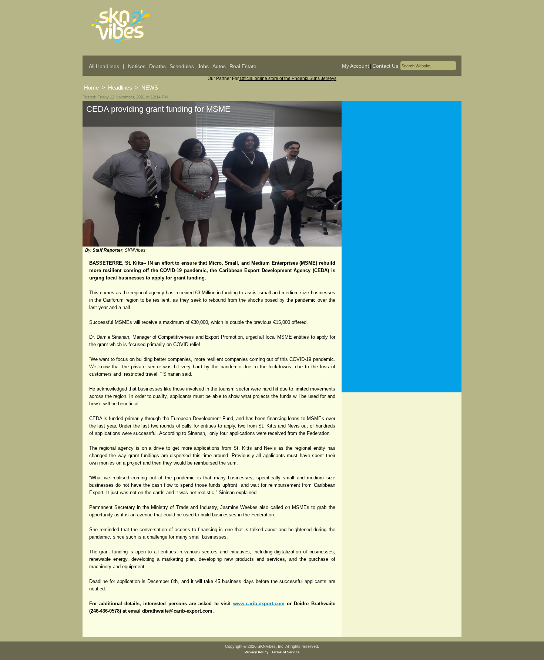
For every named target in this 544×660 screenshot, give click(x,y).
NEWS (149, 87)
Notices (136, 66)
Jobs (203, 66)
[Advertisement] (401, 174)
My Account (355, 66)
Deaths (157, 66)
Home (91, 87)
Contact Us (385, 66)
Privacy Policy (256, 652)
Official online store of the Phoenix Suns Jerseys (287, 78)
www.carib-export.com (259, 603)
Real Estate (242, 66)
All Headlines (104, 66)
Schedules (181, 66)
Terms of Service (285, 652)
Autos (219, 66)
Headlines (120, 87)
